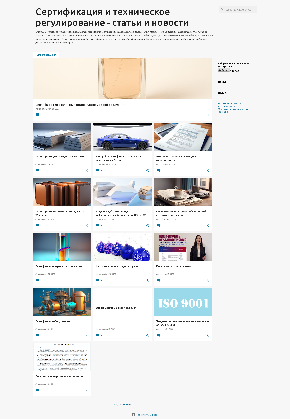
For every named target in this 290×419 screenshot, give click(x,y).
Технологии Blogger (146, 414)
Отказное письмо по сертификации (230, 105)
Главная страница (46, 55)
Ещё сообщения (122, 405)
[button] (208, 115)
